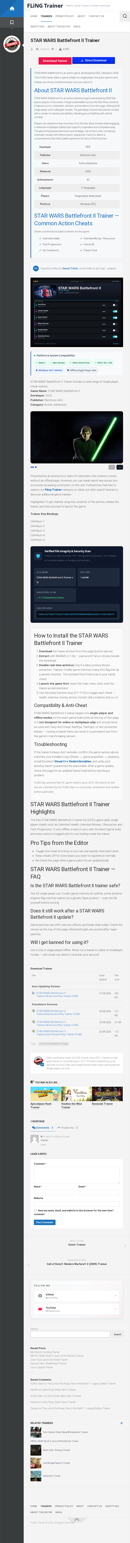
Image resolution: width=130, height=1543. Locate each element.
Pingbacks (69, 1127)
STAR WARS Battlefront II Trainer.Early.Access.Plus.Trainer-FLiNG (58, 1012)
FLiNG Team (37, 1383)
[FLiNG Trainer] (12, 8)
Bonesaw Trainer (102, 1103)
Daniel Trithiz (70, 268)
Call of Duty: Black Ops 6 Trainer (59, 1389)
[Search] (125, 16)
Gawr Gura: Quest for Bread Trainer (49, 1359)
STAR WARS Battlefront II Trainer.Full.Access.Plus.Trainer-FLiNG (57, 995)
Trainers (46, 16)
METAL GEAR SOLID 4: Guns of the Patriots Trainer (57, 1355)
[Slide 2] (36, 467)
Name (38, 1186)
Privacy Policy (65, 16)
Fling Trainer (53, 489)
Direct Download (95, 60)
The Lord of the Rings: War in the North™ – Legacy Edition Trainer (81, 1383)
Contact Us (96, 16)
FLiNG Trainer (45, 5)
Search (34, 1329)
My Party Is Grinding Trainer (45, 1352)
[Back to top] (77, 1520)
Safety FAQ (37, 26)
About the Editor (59, 26)
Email (82, 1186)
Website (38, 1198)
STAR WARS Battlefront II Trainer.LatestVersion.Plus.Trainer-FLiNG (59, 1033)
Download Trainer (55, 61)
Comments (44, 1127)
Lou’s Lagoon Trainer (41, 1367)
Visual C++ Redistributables (72, 761)
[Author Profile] (11, 44)
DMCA (76, 26)
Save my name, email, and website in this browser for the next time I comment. (73, 1212)
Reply (43, 1144)
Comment (40, 1163)
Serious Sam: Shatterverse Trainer (48, 1363)
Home (33, 16)
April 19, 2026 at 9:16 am (58, 1136)
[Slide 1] (32, 467)
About (81, 16)
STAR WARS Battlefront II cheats (53, 1044)
